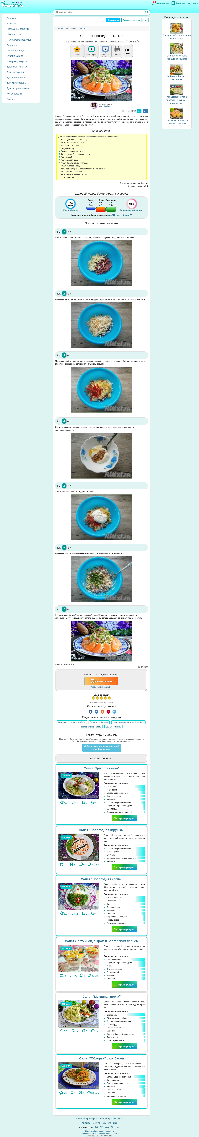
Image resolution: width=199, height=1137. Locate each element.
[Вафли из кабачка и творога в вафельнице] (176, 27)
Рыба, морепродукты (19, 39)
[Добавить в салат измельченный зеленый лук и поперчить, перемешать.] (101, 579)
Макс (107, 1127)
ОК (101, 1127)
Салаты (11, 18)
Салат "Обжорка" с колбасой (101, 1058)
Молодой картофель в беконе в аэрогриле (177, 122)
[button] (117, 54)
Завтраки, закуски (17, 61)
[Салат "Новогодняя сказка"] (101, 80)
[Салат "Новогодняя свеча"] (78, 896)
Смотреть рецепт (124, 818)
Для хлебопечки (16, 77)
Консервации (14, 93)
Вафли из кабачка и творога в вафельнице (177, 36)
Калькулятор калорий (86, 1118)
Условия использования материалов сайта (100, 1133)
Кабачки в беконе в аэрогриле (176, 78)
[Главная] (12, 5)
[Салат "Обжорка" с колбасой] (78, 1075)
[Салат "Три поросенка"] (78, 785)
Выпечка (12, 23)
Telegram (115, 1127)
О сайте (96, 1122)
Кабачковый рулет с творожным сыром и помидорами (176, 100)
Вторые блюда (15, 55)
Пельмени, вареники (18, 28)
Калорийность (101, 41)
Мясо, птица (14, 34)
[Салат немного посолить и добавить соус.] (101, 517)
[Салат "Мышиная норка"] (78, 1013)
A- (139, 111)
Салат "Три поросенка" (102, 768)
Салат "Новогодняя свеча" (101, 879)
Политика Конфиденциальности (99, 1131)
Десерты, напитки (17, 66)
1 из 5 (93, 698)
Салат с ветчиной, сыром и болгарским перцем (101, 941)
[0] (107, 52)
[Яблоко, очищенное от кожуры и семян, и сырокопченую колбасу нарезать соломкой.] (101, 263)
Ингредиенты (87, 41)
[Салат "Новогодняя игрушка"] (78, 846)
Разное (11, 99)
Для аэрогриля (15, 72)
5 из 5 (110, 698)
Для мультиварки (16, 82)
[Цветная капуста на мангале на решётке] (176, 48)
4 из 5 (106, 698)
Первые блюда (15, 50)
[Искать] (147, 12)
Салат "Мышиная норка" (101, 996)
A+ (145, 111)
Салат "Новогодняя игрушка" (101, 830)
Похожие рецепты (72, 41)
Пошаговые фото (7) (118, 41)
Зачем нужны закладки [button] (101, 686)
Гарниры (12, 45)
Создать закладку (103, 681)
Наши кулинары (109, 1122)
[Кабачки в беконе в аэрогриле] (176, 68)
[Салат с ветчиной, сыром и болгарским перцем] (78, 958)
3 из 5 (102, 698)
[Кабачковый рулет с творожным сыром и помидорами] (176, 89)
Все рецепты (113, 20)
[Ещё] (146, 20)
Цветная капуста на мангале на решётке (177, 57)
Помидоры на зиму (131, 20)
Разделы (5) (134, 41)
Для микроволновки (18, 88)
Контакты (86, 1122)
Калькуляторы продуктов (110, 1118)
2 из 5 (97, 698)
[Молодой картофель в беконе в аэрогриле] (176, 113)
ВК (96, 1127)
